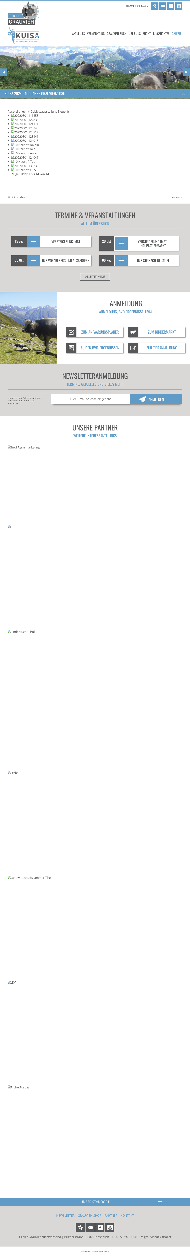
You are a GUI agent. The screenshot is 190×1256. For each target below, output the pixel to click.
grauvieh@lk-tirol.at (157, 1237)
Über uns (135, 33)
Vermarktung (96, 33)
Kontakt (127, 1216)
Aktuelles (78, 33)
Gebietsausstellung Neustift (49, 111)
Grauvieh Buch (117, 33)
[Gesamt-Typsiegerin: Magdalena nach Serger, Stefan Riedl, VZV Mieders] (23, 161)
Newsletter (65, 1216)
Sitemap (130, 5)
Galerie (176, 33)
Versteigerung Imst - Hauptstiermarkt (153, 243)
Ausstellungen (17, 111)
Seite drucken (18, 197)
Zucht (147, 33)
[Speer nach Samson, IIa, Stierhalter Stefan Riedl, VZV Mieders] (24, 128)
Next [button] (186, 72)
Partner (110, 1216)
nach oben (177, 197)
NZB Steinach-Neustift (153, 260)
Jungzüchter (161, 33)
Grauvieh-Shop (89, 1216)
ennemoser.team (101, 1251)
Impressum (142, 5)
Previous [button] (3, 72)
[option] (95, 72)
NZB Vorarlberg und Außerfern (65, 260)
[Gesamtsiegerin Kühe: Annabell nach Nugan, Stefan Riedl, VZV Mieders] (23, 170)
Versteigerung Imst (65, 241)
